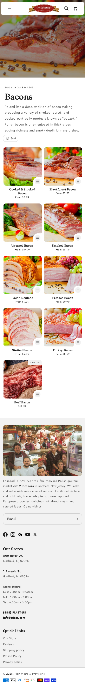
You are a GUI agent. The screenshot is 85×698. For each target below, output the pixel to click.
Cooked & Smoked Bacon (22, 191)
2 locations (26, 486)
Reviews (8, 644)
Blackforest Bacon (63, 189)
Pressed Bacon (62, 298)
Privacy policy (12, 662)
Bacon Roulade (22, 298)
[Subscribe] (77, 519)
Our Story (9, 638)
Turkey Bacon (63, 350)
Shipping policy (13, 650)
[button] (9, 8)
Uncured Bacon (22, 245)
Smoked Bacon (62, 245)
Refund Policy (12, 656)
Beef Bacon (22, 402)
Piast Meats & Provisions (30, 674)
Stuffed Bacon (22, 350)
